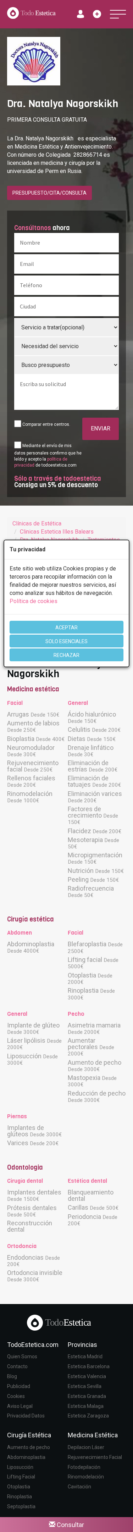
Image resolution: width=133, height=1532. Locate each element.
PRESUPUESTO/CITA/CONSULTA (49, 193)
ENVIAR (100, 428)
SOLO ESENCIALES (66, 641)
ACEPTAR (66, 627)
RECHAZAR (66, 655)
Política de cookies (33, 601)
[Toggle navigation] (118, 14)
